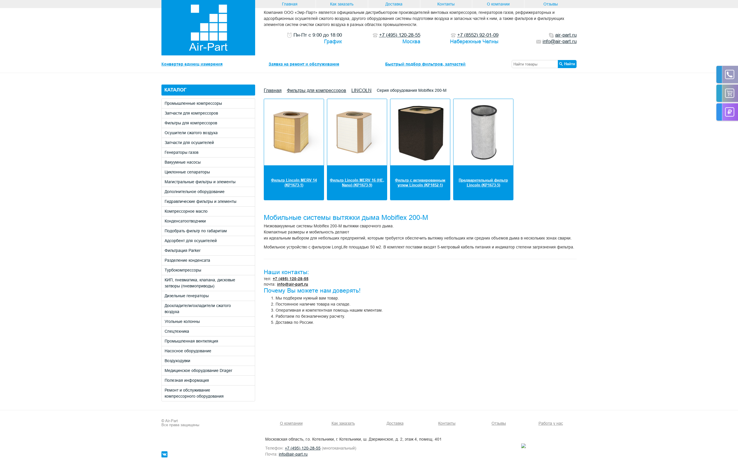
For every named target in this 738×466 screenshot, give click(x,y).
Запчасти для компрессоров (191, 113)
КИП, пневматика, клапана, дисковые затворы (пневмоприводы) (200, 283)
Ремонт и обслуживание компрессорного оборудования (194, 393)
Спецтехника (177, 331)
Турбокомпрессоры (183, 270)
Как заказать (341, 4)
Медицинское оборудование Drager (198, 370)
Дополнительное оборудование (195, 191)
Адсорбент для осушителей (191, 240)
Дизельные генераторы (187, 295)
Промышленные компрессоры (193, 103)
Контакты (446, 4)
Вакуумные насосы (183, 162)
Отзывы (550, 4)
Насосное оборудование (188, 351)
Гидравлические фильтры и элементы (200, 201)
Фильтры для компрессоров (191, 123)
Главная (290, 4)
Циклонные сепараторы (187, 172)
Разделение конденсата (187, 260)
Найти (569, 63)
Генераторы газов (181, 152)
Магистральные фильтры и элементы (200, 181)
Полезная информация (187, 380)
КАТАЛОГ (175, 90)
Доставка (393, 4)
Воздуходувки (177, 360)
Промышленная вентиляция (191, 341)
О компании (498, 4)
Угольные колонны (182, 321)
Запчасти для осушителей (189, 142)
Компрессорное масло (186, 211)
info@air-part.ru (292, 284)
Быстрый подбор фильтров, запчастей (425, 64)
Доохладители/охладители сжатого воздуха (198, 308)
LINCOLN (361, 90)
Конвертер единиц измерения (192, 64)
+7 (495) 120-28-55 (290, 279)
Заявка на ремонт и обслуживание (304, 64)
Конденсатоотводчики (185, 221)
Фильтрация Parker (183, 250)
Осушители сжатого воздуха (191, 132)
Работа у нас (551, 423)
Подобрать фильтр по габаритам (196, 231)
